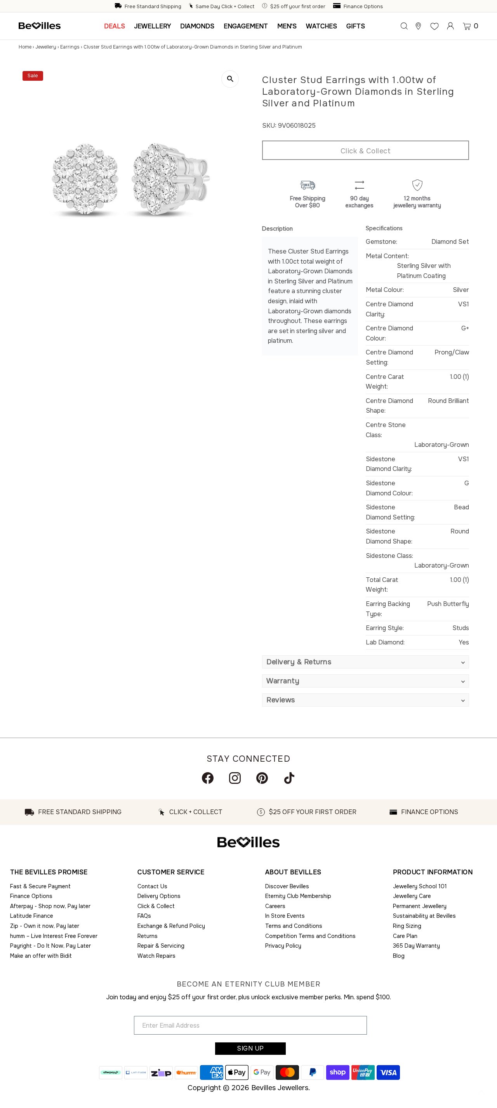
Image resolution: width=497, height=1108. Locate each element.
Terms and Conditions (293, 925)
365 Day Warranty (416, 945)
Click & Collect (366, 151)
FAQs (144, 915)
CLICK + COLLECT (195, 812)
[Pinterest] (262, 778)
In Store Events (285, 915)
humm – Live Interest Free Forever (53, 936)
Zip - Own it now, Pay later (44, 925)
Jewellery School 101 (420, 886)
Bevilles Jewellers (279, 1087)
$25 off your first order (297, 6)
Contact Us (152, 886)
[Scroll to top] (481, 1092)
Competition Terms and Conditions (310, 936)
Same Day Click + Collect (225, 6)
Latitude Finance (31, 915)
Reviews (280, 700)
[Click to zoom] (230, 79)
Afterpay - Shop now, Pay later (50, 906)
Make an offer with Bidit (41, 955)
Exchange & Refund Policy (171, 925)
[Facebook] (208, 778)
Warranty (282, 681)
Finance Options (363, 6)
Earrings (70, 47)
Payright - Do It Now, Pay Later (50, 945)
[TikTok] (289, 778)
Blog (399, 955)
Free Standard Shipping (153, 6)
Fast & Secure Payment (40, 886)
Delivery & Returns (298, 662)
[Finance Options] (337, 6)
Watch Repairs (156, 955)
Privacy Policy (283, 945)
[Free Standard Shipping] (118, 6)
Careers (275, 906)
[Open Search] (404, 26)
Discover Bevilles (287, 886)
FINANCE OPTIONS (429, 812)
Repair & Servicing (160, 945)
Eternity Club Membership (298, 896)
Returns (147, 936)
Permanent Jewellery (420, 906)
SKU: (269, 126)
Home (25, 47)
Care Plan (405, 936)
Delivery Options (159, 896)
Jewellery (45, 47)
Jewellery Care (412, 896)
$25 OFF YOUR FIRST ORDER (312, 812)
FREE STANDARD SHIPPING (80, 812)
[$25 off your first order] (265, 6)
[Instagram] (235, 778)
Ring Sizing (407, 925)
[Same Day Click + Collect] (192, 6)
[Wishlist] (434, 26)
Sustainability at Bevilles (424, 915)
